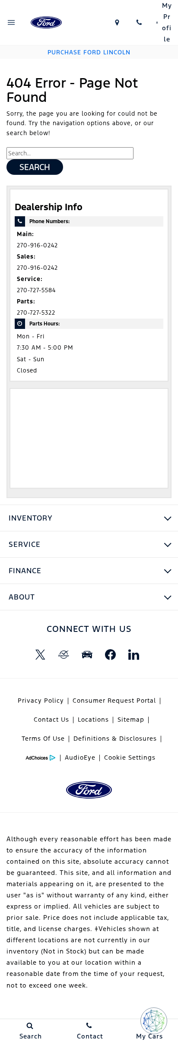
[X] (40, 654)
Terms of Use (43, 738)
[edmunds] (86, 654)
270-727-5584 (36, 290)
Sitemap (131, 719)
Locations (93, 719)
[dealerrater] (63, 654)
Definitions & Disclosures (115, 738)
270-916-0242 (37, 245)
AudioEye (80, 757)
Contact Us (51, 719)
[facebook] (110, 654)
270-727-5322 (36, 312)
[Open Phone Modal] (139, 22)
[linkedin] (133, 654)
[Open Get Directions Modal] (117, 22)
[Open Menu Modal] (11, 22)
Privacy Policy (41, 700)
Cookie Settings (130, 757)
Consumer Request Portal (114, 700)
